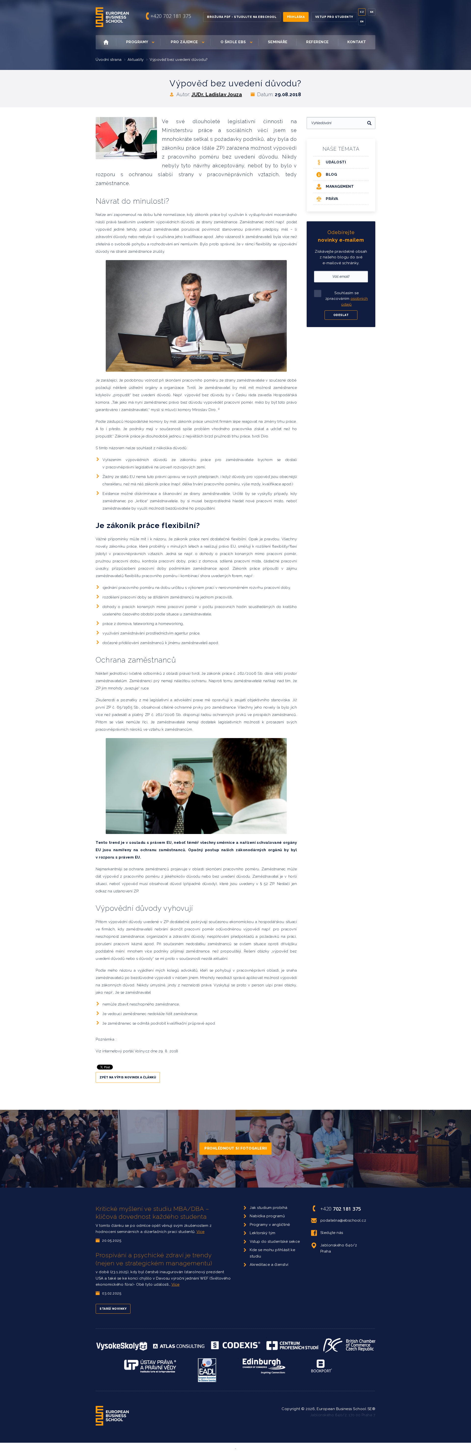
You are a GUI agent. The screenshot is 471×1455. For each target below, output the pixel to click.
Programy (137, 42)
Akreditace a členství (269, 1264)
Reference (317, 42)
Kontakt (356, 42)
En (362, 21)
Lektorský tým (262, 1233)
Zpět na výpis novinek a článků (128, 1077)
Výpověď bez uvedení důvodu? (179, 59)
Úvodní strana (109, 59)
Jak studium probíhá (269, 1207)
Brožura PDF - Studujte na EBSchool (241, 17)
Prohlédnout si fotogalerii (235, 1148)
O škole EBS (233, 42)
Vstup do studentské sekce (275, 1241)
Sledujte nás (331, 1232)
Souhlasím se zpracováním (346, 299)
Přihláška (296, 17)
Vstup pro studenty (334, 17)
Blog (331, 174)
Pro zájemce (184, 42)
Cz (362, 12)
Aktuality (136, 59)
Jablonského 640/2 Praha (338, 1248)
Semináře (278, 42)
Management (340, 186)
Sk (372, 12)
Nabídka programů (267, 1216)
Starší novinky (113, 1308)
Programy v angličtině (270, 1224)
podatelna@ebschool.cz (343, 1220)
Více (200, 1232)
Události (336, 162)
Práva (332, 199)
